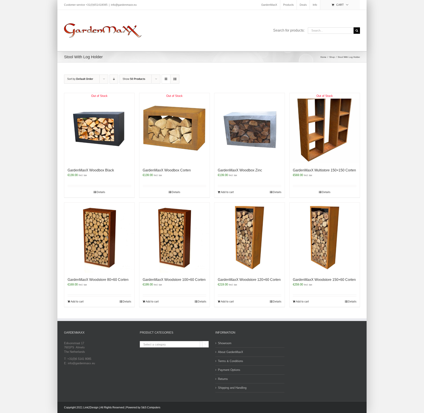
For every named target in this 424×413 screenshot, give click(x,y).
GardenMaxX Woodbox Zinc (240, 170)
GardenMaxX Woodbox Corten (167, 170)
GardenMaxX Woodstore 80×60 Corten (98, 280)
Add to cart (227, 192)
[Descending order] (114, 79)
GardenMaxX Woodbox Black (91, 170)
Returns (223, 379)
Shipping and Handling (232, 387)
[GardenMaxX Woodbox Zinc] (249, 128)
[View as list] (174, 79)
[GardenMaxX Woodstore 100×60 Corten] (174, 238)
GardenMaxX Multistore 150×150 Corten (324, 170)
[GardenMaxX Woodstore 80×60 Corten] (99, 238)
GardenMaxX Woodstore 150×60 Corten (324, 280)
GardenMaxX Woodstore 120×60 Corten (249, 280)
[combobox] (174, 344)
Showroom (224, 343)
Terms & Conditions (230, 361)
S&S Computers (150, 407)
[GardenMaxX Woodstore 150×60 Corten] (325, 238)
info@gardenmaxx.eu (124, 4)
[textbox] (174, 344)
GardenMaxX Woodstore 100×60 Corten (174, 280)
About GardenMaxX (230, 352)
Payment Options (229, 370)
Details (101, 192)
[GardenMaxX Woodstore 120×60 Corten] (249, 238)
